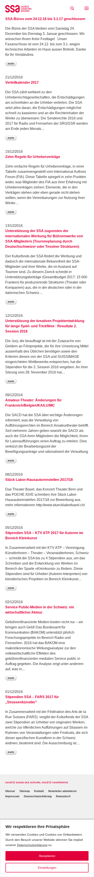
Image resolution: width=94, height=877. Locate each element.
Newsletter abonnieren (62, 791)
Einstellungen (47, 867)
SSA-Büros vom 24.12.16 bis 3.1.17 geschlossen (45, 19)
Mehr (11, 63)
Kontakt (39, 791)
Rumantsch (63, 796)
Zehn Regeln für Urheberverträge (32, 157)
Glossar (10, 791)
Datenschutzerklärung (32, 845)
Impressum (12, 796)
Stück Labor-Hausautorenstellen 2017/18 (39, 480)
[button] (86, 8)
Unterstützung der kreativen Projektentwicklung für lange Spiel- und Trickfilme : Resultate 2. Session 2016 (44, 326)
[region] (47, 848)
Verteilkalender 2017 (22, 82)
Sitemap (24, 791)
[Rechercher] (72, 8)
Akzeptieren (47, 856)
